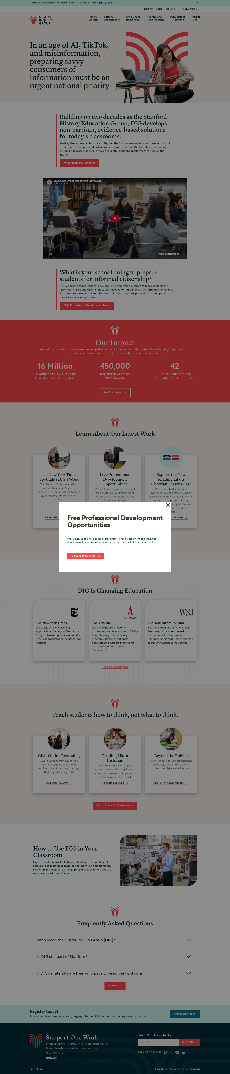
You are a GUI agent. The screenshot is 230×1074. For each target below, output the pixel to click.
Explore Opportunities (86, 556)
